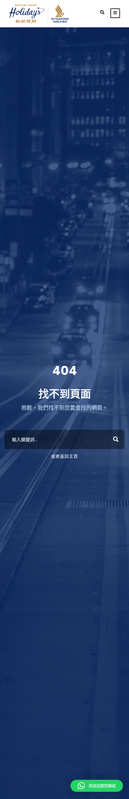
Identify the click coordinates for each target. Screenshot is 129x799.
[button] (96, 786)
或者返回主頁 (64, 456)
